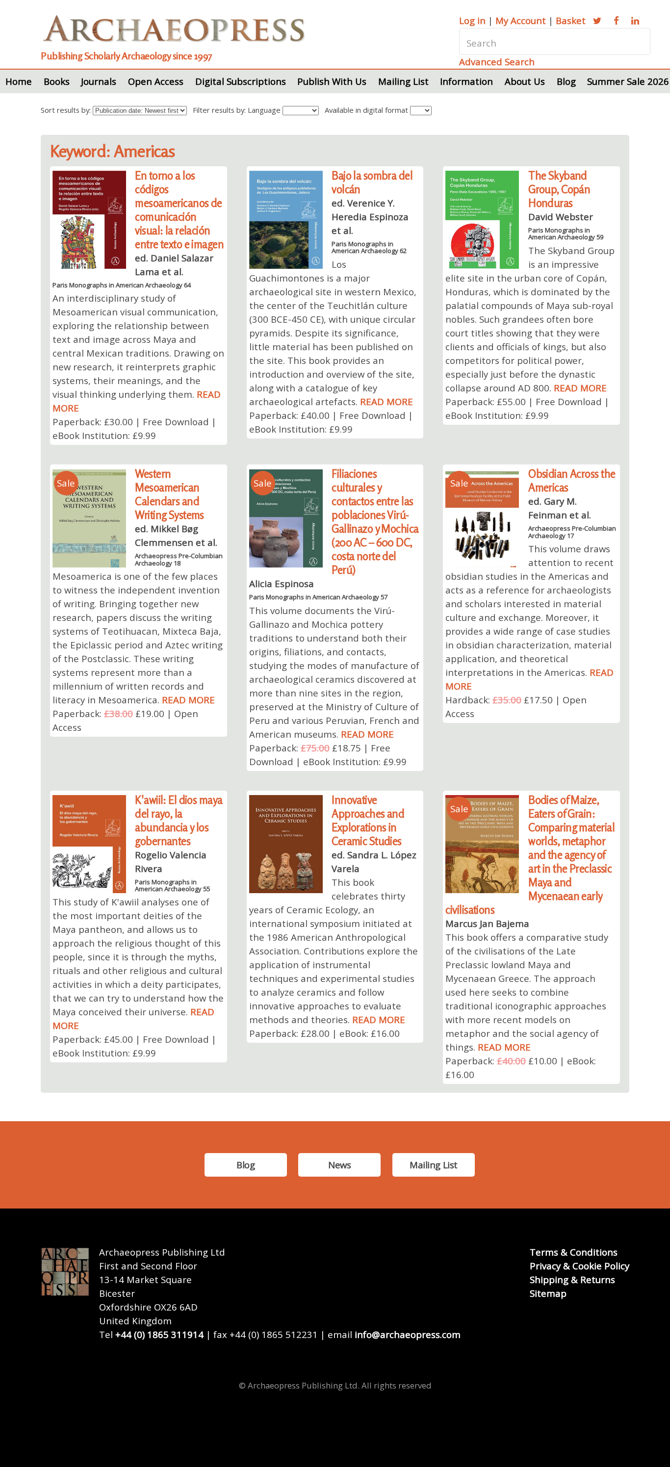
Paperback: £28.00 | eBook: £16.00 (324, 1033)
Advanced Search (497, 61)
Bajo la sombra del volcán (372, 182)
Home (18, 81)
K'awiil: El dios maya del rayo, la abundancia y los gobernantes (178, 820)
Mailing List (403, 81)
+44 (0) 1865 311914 (159, 1334)
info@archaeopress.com (408, 1334)
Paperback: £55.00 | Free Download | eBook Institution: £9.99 (527, 408)
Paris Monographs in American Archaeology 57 (318, 596)
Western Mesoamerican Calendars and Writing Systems (169, 494)
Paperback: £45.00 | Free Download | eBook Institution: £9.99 (134, 1046)
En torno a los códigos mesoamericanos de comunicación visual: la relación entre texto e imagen (179, 210)
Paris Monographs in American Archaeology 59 (565, 233)
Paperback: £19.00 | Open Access (125, 720)
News (339, 1164)
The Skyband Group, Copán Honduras (559, 189)
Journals (98, 81)
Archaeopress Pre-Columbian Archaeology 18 (179, 559)
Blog (566, 81)
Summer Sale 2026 (628, 81)
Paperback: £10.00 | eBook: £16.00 (520, 1068)
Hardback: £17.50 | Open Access (516, 707)
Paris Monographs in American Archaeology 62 (369, 247)
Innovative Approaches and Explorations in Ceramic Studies (368, 820)
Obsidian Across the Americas (571, 480)
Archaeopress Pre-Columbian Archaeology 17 (572, 532)
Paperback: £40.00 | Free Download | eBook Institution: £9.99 (331, 422)
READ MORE (386, 401)
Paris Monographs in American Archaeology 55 (172, 885)
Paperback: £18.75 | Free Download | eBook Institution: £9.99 (328, 755)
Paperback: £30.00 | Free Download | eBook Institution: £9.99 (134, 428)
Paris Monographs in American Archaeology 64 (121, 285)
